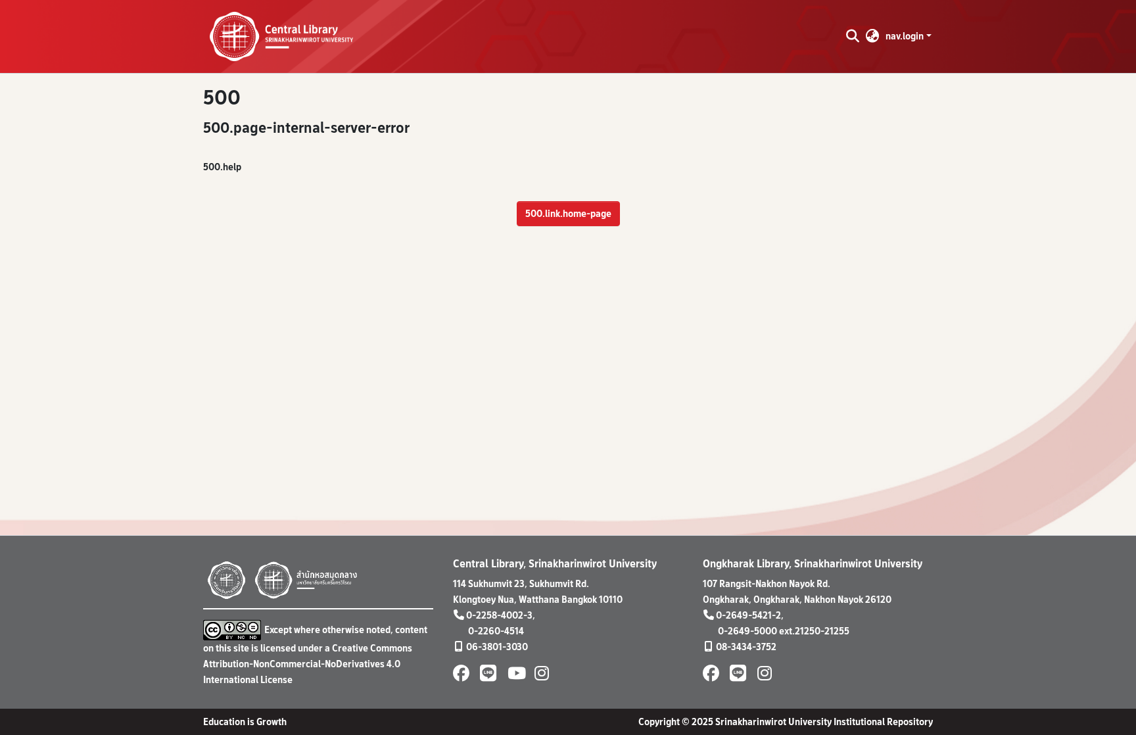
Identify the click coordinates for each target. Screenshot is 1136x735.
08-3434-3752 (746, 646)
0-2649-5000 (747, 630)
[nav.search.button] (852, 36)
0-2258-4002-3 (499, 615)
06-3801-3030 (497, 646)
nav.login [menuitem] (905, 35)
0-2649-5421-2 (748, 615)
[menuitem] (872, 36)
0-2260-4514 (496, 630)
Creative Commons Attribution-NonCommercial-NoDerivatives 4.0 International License (307, 663)
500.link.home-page (568, 213)
